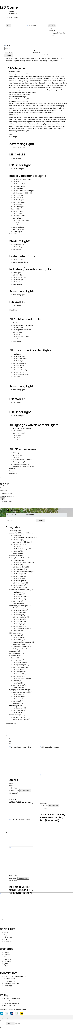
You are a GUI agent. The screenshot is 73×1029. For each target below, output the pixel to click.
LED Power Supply (19, 202)
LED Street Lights (19, 216)
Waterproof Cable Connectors (24, 466)
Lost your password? (7, 496)
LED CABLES (17, 158)
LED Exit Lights (18, 275)
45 (10, 743)
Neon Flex (16, 225)
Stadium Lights (14, 706)
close (50, 31)
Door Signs (16, 453)
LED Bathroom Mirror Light (22, 179)
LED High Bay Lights (19, 277)
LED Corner (9, 7)
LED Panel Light (18, 280)
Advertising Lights (19, 147)
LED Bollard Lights (19, 356)
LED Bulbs (16, 182)
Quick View (13, 788)
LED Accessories (15, 633)
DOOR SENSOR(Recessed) (21, 801)
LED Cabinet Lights (19, 184)
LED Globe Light (18, 361)
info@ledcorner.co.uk (14, 17)
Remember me (7, 493)
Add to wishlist (25, 790)
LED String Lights (18, 332)
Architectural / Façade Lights (19, 533)
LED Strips (16, 334)
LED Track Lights (18, 207)
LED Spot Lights (18, 204)
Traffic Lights (17, 232)
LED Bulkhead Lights (20, 359)
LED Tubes (16, 282)
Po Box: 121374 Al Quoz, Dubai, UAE (15, 977)
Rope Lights (17, 341)
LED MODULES (17, 431)
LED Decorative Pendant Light (23, 191)
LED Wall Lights (18, 218)
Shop (13, 515)
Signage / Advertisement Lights (20, 690)
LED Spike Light (18, 368)
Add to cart (44, 806)
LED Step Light (18, 213)
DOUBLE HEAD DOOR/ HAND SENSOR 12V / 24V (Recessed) (52, 817)
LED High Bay (17, 249)
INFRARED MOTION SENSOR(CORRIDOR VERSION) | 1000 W (21, 890)
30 (10, 741)
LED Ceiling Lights (19, 186)
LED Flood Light (18, 710)
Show (8, 736)
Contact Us (13, 14)
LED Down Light (18, 574)
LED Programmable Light (21, 542)
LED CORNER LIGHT (15, 653)
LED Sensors (17, 457)
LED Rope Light (18, 211)
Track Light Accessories (21, 464)
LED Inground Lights (19, 363)
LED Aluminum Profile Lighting (23, 325)
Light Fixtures (17, 284)
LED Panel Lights (18, 200)
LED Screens (17, 435)
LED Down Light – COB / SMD (23, 193)
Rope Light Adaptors (20, 462)
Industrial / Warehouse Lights (19, 590)
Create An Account (7, 501)
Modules (16, 223)
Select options (14, 790)
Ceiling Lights (17, 560)
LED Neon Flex (18, 260)
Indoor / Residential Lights (18, 558)
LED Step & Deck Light (20, 370)
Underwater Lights (15, 715)
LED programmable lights (22, 330)
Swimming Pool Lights (20, 262)
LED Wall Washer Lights (21, 220)
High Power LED (18, 245)
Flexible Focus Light (16, 556)
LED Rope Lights (18, 365)
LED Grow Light (18, 195)
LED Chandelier (18, 188)
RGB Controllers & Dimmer (22, 460)
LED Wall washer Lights (21, 374)
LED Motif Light (18, 198)
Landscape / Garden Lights (18, 606)
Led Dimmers (17, 455)
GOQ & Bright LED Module (22, 428)
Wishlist (12, 11)
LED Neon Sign (18, 327)
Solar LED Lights (18, 229)
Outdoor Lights (14, 658)
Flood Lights (17, 273)
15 (10, 739)
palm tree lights (18, 227)
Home (9, 515)
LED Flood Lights (18, 247)
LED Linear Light (18, 169)
